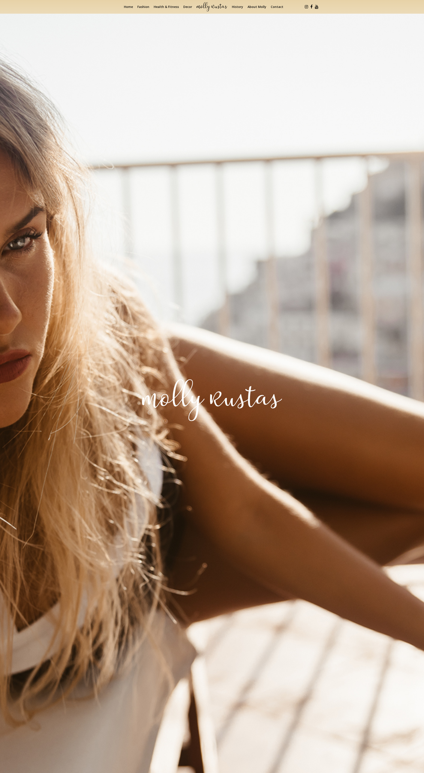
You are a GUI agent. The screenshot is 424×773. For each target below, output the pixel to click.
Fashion (143, 7)
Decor (187, 7)
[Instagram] (306, 7)
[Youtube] (316, 7)
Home (128, 7)
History (237, 7)
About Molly (257, 7)
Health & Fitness (166, 7)
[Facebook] (311, 7)
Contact (277, 7)
